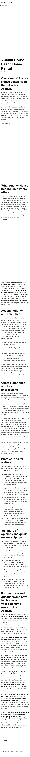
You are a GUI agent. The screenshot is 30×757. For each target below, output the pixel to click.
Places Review (6, 2)
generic (3, 57)
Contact (5, 740)
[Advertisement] (15, 30)
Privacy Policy (7, 739)
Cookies (5, 737)
